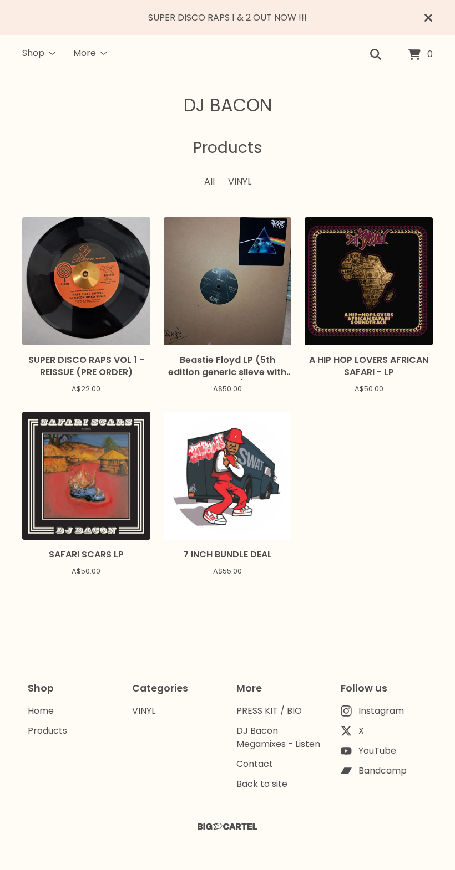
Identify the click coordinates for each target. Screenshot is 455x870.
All (209, 181)
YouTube (377, 750)
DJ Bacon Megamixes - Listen (278, 737)
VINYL (239, 181)
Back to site (261, 783)
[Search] (376, 54)
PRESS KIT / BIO (269, 710)
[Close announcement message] (428, 18)
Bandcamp (382, 770)
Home (41, 710)
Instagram (381, 710)
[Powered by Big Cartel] (227, 826)
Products (47, 730)
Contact (254, 764)
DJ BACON (228, 105)
